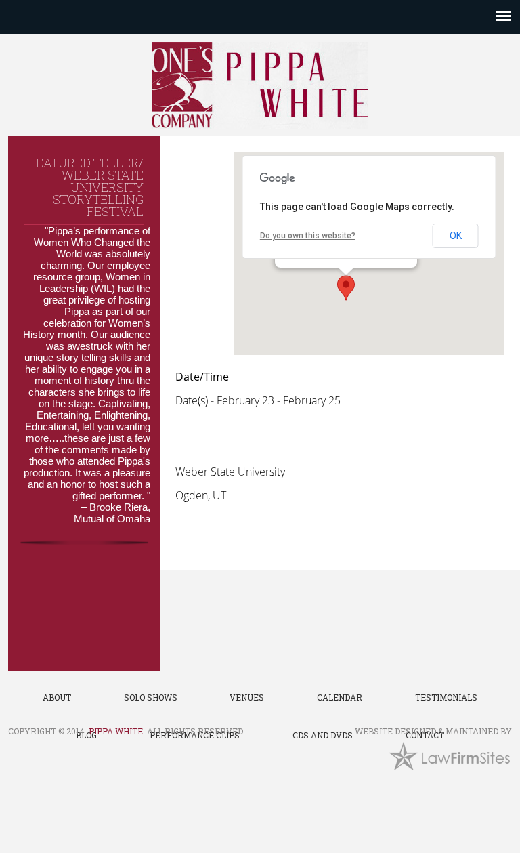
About (57, 697)
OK (456, 235)
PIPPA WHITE (116, 731)
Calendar (339, 697)
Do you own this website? (307, 236)
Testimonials (446, 697)
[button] (346, 288)
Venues (247, 697)
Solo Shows (150, 697)
